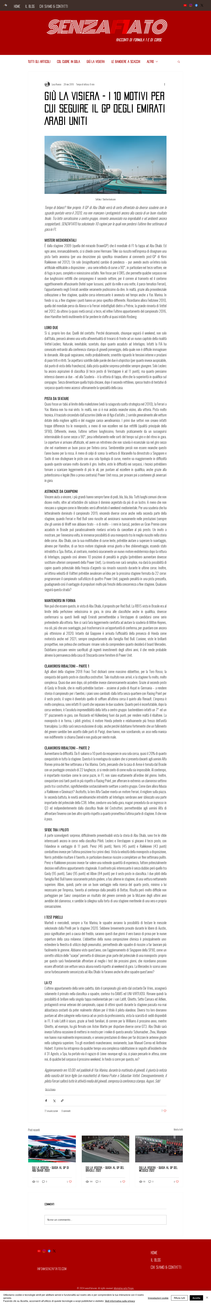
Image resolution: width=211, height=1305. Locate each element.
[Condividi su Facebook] (46, 1100)
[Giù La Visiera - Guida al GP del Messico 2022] (159, 1149)
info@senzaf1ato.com (51, 1268)
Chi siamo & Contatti (166, 1267)
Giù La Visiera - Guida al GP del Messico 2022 (158, 1169)
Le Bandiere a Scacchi (125, 61)
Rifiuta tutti (179, 1298)
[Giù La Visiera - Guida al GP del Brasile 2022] (105, 1149)
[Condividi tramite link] (62, 1100)
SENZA (77, 27)
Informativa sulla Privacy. (124, 1288)
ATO (145, 27)
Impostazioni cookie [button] (158, 1298)
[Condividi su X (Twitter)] (54, 1100)
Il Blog (156, 1260)
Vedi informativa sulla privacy (120, 1301)
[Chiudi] (207, 1297)
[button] (178, 61)
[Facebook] (196, 5)
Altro (150, 61)
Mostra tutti (178, 1129)
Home (154, 1252)
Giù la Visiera (96, 61)
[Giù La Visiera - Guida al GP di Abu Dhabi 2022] (52, 1149)
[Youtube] (185, 5)
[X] (202, 5)
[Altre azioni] (164, 84)
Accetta (196, 1298)
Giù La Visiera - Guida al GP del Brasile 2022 (105, 1169)
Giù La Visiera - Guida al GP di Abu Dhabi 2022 (50, 1169)
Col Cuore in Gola (68, 61)
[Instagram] (191, 5)
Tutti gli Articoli (39, 61)
